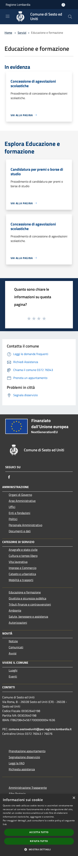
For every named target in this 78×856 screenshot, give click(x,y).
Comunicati (16, 647)
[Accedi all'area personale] (63, 4)
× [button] (73, 798)
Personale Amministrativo (25, 525)
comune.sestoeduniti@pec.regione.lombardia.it (40, 729)
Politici (13, 519)
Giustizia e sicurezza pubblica (27, 598)
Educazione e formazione (25, 592)
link (5, 824)
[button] (39, 849)
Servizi (22, 32)
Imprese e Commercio (22, 568)
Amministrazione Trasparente (28, 787)
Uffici (12, 507)
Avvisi (12, 653)
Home (8, 32)
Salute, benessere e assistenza (28, 616)
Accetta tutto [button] (38, 832)
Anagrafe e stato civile (23, 549)
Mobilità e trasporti (21, 580)
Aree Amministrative (22, 500)
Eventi (13, 676)
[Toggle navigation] (7, 16)
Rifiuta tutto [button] (39, 841)
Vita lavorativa (18, 561)
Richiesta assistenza (22, 769)
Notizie (13, 641)
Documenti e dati (20, 531)
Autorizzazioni (18, 622)
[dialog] (39, 825)
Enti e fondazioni (19, 513)
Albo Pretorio (17, 793)
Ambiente (15, 610)
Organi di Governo (20, 494)
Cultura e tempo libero (23, 555)
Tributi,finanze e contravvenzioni (30, 604)
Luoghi (13, 670)
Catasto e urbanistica (22, 574)
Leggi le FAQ (17, 763)
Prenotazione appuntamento (27, 751)
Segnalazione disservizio (24, 757)
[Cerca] (70, 16)
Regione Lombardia (18, 4)
